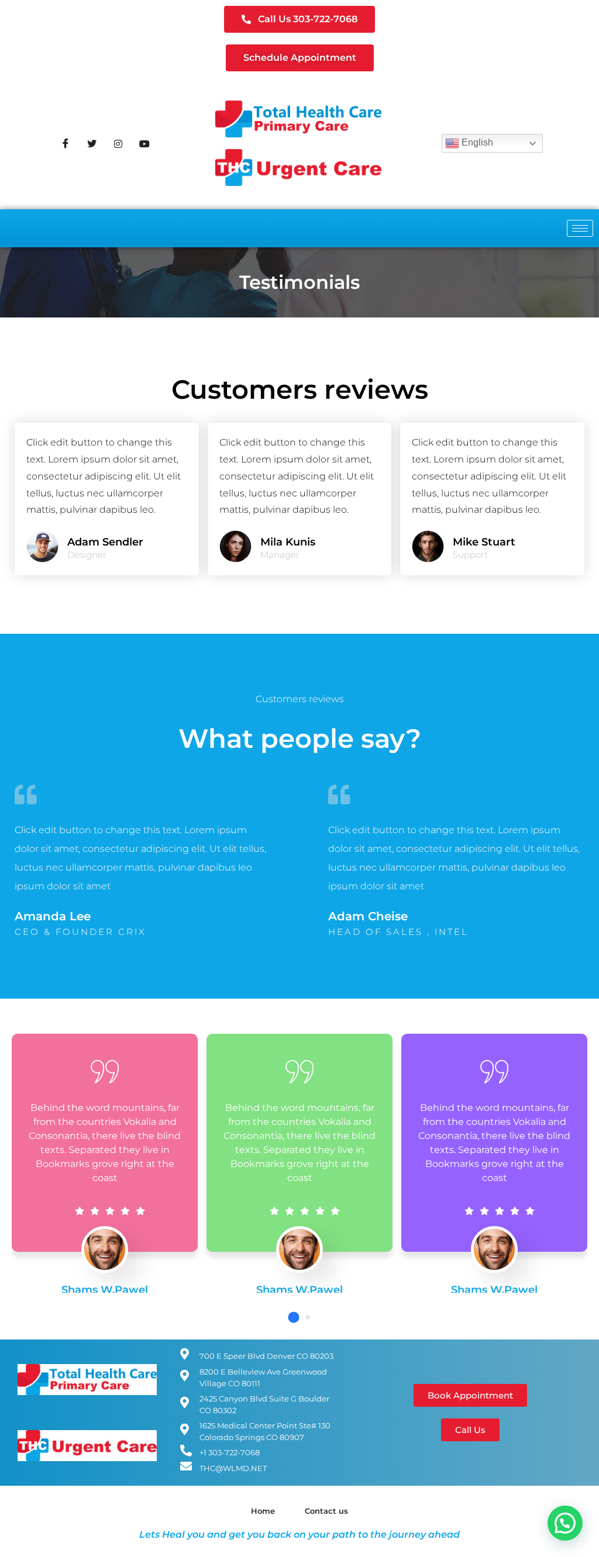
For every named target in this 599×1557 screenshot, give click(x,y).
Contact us (326, 1510)
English (476, 142)
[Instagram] (118, 143)
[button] (293, 1317)
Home (263, 1510)
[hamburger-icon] (580, 228)
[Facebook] (65, 143)
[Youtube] (144, 143)
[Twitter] (92, 143)
